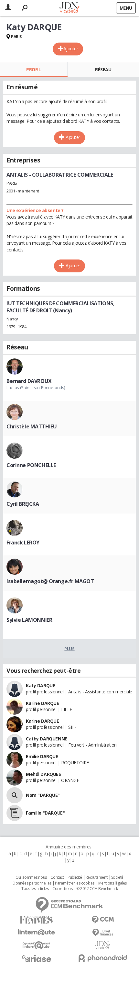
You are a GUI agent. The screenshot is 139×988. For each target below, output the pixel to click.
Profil (33, 69)
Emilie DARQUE (42, 756)
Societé (117, 877)
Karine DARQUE (42, 703)
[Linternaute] (36, 932)
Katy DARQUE (40, 685)
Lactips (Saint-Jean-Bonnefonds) (35, 387)
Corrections (62, 888)
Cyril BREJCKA (22, 503)
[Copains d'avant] (36, 945)
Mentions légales (112, 883)
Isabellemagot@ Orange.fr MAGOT (50, 581)
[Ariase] (36, 958)
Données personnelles (32, 883)
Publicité (75, 877)
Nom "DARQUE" (43, 795)
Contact (57, 877)
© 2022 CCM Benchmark (97, 888)
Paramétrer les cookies (74, 883)
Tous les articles (34, 888)
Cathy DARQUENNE (46, 739)
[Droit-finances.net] (103, 933)
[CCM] (103, 920)
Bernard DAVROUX (29, 381)
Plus (69, 648)
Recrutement (96, 877)
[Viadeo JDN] (103, 945)
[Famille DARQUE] (14, 813)
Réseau (103, 69)
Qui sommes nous (31, 877)
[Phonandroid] (103, 958)
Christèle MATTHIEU (31, 426)
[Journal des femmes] (36, 920)
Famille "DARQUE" (45, 813)
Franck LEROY (22, 542)
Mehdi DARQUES (43, 774)
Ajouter (70, 48)
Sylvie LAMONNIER (29, 619)
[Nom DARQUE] (14, 795)
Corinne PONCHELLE (31, 465)
